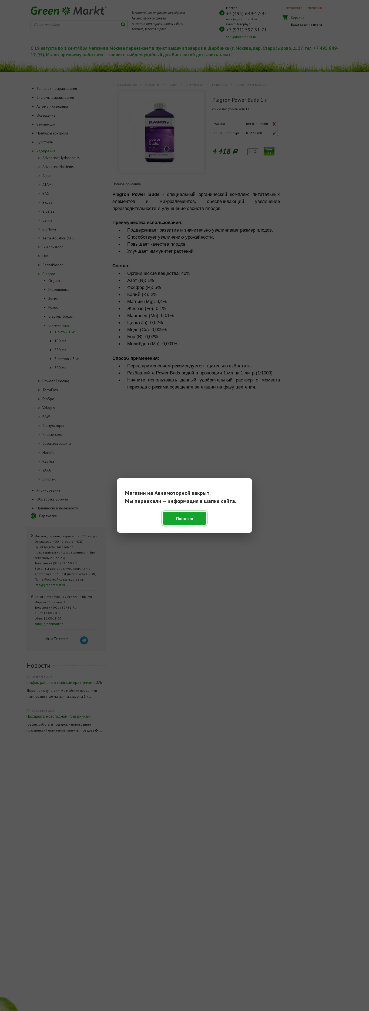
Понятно (184, 518)
